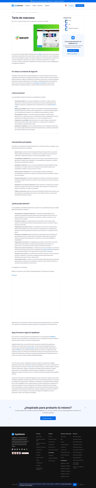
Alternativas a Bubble (77, 439)
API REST (18, 349)
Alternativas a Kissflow (77, 441)
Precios (37, 460)
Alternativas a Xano (77, 436)
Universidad (63, 436)
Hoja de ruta (63, 447)
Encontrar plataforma (65, 454)
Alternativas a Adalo (77, 457)
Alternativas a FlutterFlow (78, 460)
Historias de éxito (39, 457)
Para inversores (52, 447)
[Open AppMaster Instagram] (26, 449)
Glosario (62, 457)
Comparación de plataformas (39, 469)
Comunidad (51, 455)
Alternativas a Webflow (77, 454)
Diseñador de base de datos (40, 440)
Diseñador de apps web (41, 447)
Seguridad (38, 465)
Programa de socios (52, 439)
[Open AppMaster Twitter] (19, 449)
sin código (38, 54)
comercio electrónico (47, 249)
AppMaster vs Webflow (65, 465)
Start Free (14, 275)
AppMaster (53, 336)
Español (81, 484)
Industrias (38, 454)
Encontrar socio (52, 441)
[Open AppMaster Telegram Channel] (15, 449)
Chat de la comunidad (53, 458)
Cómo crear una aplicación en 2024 (78, 467)
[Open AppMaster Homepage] (20, 434)
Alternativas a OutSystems (78, 449)
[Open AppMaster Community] (12, 449)
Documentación (52, 460)
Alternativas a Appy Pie (77, 447)
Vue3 (29, 366)
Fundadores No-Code (65, 452)
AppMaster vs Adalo (65, 463)
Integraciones (39, 449)
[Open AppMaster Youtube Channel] (24, 449)
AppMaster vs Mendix (65, 473)
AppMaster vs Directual (65, 471)
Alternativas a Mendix (77, 452)
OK (75, 484)
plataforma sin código (39, 83)
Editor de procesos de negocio (40, 444)
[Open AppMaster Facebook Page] (17, 449)
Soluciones (38, 452)
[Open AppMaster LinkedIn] (22, 449)
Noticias (62, 441)
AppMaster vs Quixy (65, 476)
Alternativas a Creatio (77, 444)
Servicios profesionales (53, 449)
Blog (62, 439)
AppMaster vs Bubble (65, 468)
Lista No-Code (64, 449)
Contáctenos (51, 444)
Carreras (50, 436)
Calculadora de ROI (64, 444)
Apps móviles (39, 436)
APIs (27, 122)
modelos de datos (30, 348)
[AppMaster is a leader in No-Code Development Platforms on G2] (13, 453)
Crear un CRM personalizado (76, 463)
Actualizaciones (39, 462)
